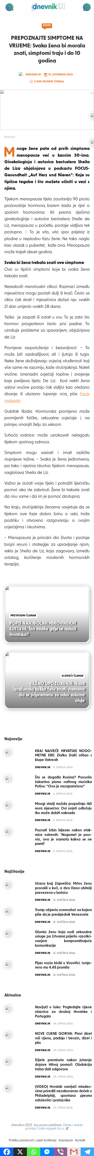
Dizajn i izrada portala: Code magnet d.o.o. (54, 1127)
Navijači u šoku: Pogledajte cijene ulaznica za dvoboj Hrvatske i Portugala (63, 1012)
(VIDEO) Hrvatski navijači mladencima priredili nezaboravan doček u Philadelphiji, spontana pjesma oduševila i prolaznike (63, 1093)
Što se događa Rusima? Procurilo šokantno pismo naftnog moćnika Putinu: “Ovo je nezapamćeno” (63, 782)
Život (47, 25)
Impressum (66, 1140)
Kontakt (80, 1140)
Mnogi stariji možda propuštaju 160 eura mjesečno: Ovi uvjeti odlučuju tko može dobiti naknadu (63, 808)
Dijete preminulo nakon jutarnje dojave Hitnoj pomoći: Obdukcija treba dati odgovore (63, 1065)
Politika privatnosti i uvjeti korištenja (32, 1140)
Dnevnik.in (33, 74)
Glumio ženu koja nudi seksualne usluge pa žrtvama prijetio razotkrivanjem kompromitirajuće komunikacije (63, 939)
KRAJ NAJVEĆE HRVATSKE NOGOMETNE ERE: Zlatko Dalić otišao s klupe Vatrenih (63, 755)
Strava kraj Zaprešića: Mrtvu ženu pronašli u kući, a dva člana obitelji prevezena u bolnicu (63, 888)
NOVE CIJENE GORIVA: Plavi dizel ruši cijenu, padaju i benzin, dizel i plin (63, 1038)
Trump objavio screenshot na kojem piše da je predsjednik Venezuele (63, 912)
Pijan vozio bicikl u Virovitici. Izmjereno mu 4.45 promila (63, 966)
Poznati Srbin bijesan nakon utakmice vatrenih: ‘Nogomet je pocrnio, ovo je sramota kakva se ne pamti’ (63, 837)
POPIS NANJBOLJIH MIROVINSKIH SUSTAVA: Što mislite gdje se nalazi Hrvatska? (42, 629)
